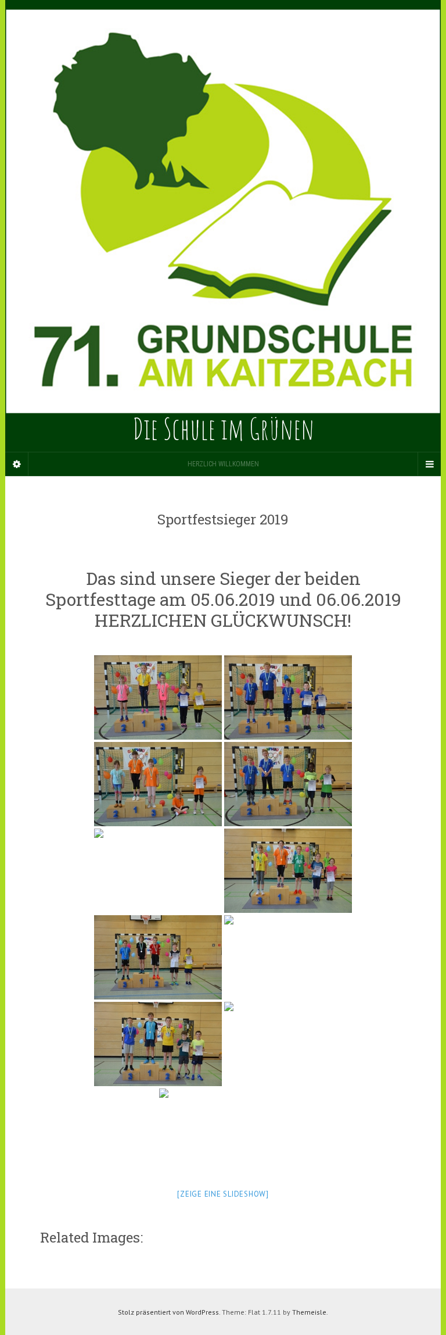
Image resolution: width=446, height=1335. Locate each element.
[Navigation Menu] (429, 464)
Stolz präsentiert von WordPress (168, 1312)
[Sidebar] (16, 464)
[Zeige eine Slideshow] (223, 1194)
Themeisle (309, 1312)
